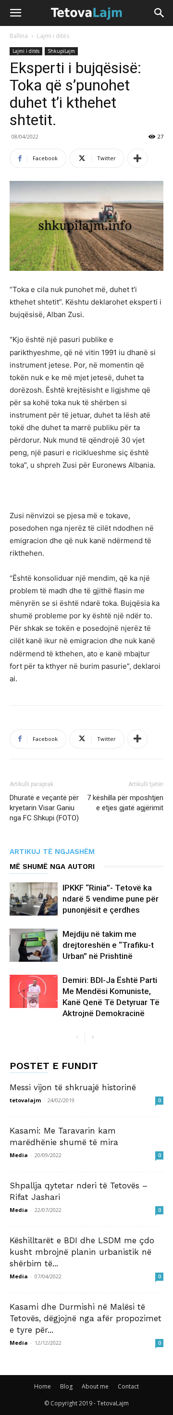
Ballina (19, 36)
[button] (15, 13)
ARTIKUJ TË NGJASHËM (52, 851)
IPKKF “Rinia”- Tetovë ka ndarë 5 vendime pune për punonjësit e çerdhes (110, 899)
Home (42, 1386)
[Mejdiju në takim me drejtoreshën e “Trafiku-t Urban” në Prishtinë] (34, 945)
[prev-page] (77, 1038)
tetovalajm (25, 1100)
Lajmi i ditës (53, 36)
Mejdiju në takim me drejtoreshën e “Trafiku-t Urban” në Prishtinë (108, 945)
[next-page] (92, 1038)
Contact (128, 1386)
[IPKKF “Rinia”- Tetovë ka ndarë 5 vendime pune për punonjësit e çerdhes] (34, 899)
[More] (137, 158)
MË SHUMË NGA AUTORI (52, 866)
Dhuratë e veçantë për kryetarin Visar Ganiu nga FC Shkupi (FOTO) (44, 807)
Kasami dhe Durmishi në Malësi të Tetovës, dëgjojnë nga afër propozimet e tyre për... (85, 1318)
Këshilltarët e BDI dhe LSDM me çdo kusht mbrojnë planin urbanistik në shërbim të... (82, 1252)
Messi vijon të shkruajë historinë (73, 1087)
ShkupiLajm (61, 51)
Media (19, 1155)
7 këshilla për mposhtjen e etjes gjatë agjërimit (125, 802)
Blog (66, 1386)
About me (95, 1386)
